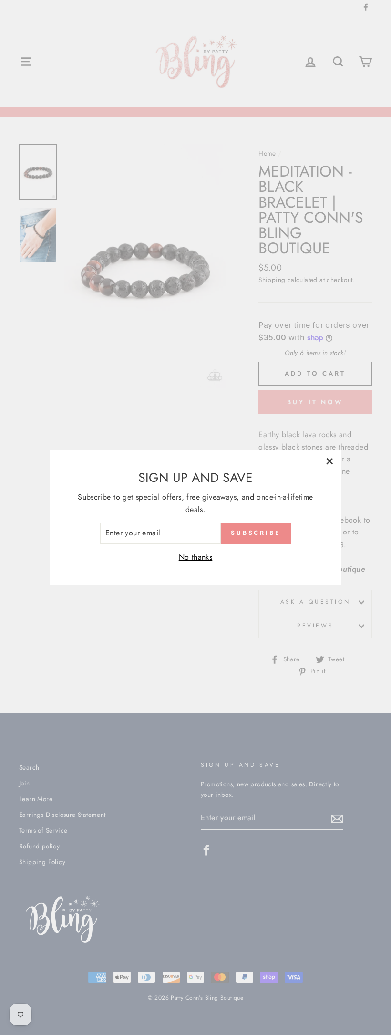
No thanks (196, 557)
